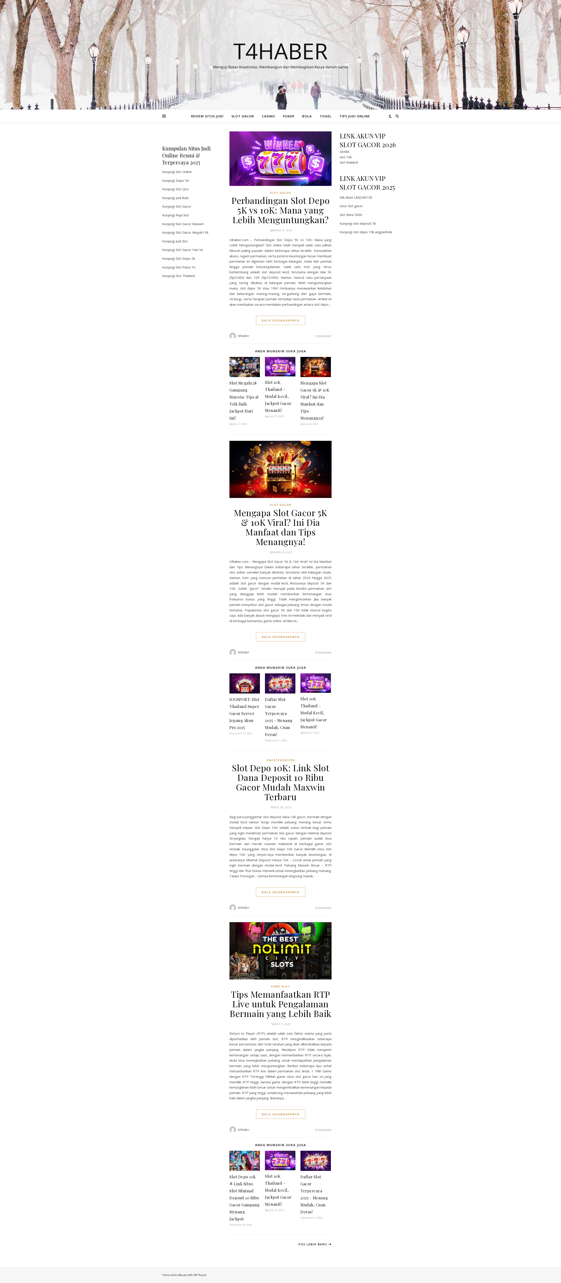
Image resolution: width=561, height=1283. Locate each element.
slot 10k (346, 157)
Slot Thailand (185, 276)
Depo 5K (182, 180)
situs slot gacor (351, 206)
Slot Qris (182, 189)
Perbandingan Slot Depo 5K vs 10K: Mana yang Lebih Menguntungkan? (280, 209)
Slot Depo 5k (185, 258)
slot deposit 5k (364, 223)
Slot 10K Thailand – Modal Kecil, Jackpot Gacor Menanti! (278, 396)
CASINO (268, 116)
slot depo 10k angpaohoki (372, 232)
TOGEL (326, 116)
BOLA (307, 116)
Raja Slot (182, 215)
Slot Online (184, 171)
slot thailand (349, 162)
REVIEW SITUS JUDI (207, 116)
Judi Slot (182, 241)
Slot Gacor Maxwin (190, 224)
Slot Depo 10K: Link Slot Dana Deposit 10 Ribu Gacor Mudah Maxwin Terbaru (280, 782)
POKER (288, 116)
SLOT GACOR (242, 116)
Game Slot (280, 986)
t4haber (244, 336)
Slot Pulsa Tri (185, 267)
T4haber (280, 51)
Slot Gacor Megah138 (192, 232)
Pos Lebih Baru (313, 1244)
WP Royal (200, 1275)
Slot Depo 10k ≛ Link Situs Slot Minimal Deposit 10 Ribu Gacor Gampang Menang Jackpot (244, 1197)
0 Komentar (323, 336)
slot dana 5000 (351, 214)
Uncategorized (280, 760)
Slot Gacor (183, 206)
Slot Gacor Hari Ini (189, 249)
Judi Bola (182, 198)
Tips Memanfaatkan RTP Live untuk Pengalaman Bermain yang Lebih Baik (280, 1003)
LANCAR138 (363, 197)
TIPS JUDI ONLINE (354, 116)
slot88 (344, 151)
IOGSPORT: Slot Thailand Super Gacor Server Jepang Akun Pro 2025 (244, 713)
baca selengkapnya (281, 320)
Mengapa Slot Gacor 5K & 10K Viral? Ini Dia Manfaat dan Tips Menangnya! (280, 527)
